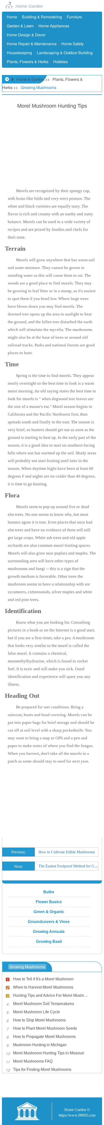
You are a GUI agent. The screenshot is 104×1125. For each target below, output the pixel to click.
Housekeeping (19, 52)
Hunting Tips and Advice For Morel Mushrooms (51, 995)
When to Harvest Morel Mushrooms (43, 987)
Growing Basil (49, 941)
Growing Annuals (49, 932)
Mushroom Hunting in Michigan (40, 1045)
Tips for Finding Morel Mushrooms (42, 1069)
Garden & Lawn (20, 26)
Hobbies (60, 61)
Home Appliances (53, 26)
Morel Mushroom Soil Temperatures (43, 1004)
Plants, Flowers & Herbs (27, 61)
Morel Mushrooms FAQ (32, 1061)
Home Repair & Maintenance (32, 43)
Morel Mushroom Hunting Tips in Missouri (48, 1053)
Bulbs (48, 892)
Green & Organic (49, 912)
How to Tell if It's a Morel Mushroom (43, 979)
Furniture (74, 17)
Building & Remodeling (42, 17)
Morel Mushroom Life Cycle (36, 1012)
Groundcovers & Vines (49, 922)
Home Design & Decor (26, 35)
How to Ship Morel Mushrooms (39, 1020)
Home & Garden (30, 79)
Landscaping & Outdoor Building (65, 52)
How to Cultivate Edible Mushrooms (66, 852)
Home (12, 17)
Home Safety (72, 43)
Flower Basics (49, 902)
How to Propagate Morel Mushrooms (44, 1037)
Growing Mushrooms (38, 87)
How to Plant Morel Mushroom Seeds (45, 1028)
